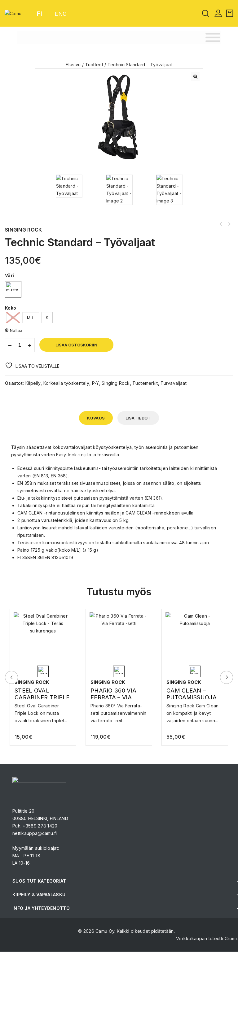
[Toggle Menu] (212, 37)
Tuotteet (94, 64)
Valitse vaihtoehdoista (42, 711)
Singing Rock (116, 383)
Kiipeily (33, 383)
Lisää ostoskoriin (76, 344)
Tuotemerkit (145, 383)
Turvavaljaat (174, 383)
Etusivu (73, 64)
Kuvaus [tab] (96, 417)
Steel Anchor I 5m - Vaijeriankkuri (229, 224)
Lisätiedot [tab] (138, 417)
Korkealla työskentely (66, 383)
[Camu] (13, 13)
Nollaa (16, 330)
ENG (61, 14)
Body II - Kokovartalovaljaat (221, 224)
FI (39, 13)
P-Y (95, 383)
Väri (9, 275)
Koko (10, 308)
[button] (195, 76)
